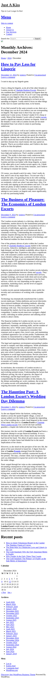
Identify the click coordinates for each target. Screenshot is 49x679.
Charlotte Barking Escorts (26, 90)
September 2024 (12, 645)
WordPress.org (12, 670)
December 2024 (12, 638)
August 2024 (11, 647)
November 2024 (12, 640)
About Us (10, 30)
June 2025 (10, 625)
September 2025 (12, 618)
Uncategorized (40, 75)
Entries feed (10, 666)
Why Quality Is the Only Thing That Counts (23, 556)
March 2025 (11, 631)
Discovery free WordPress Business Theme (18, 675)
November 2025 (12, 613)
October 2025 (11, 616)
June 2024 (10, 651)
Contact (9, 34)
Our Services (11, 32)
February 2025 (12, 633)
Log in (8, 664)
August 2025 (11, 620)
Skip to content (7, 23)
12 (10, 582)
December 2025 (12, 611)
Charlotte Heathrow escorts (19, 246)
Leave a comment (8, 77)
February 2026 (12, 607)
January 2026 (11, 609)
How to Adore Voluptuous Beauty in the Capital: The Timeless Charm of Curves (25, 544)
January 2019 (11, 654)
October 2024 (11, 642)
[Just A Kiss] (2, 41)
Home (8, 27)
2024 (9, 58)
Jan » (10, 592)
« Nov (3, 592)
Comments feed (12, 668)
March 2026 (11, 604)
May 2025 (10, 627)
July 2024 (10, 649)
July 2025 (10, 622)
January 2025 (11, 636)
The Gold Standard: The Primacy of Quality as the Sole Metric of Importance (26, 560)
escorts (43, 117)
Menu (6, 17)
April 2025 (10, 629)
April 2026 (10, 602)
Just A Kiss (10, 5)
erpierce (23, 75)
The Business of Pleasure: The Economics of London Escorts (23, 204)
